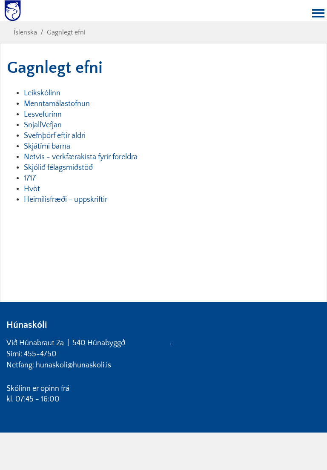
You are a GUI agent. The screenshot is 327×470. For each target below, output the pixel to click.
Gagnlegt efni (66, 32)
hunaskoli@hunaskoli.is (73, 365)
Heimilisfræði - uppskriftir (65, 199)
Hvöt (32, 189)
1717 (30, 178)
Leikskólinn (43, 93)
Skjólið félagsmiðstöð (58, 167)
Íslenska (25, 32)
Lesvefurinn (43, 114)
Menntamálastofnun (58, 104)
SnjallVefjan (43, 125)
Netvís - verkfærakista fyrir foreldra (81, 157)
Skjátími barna (48, 146)
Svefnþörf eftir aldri (55, 136)
